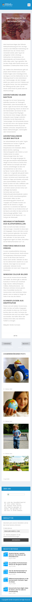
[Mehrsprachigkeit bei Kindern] (16, 404)
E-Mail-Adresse (7, 528)
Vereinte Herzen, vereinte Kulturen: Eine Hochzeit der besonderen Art (17, 554)
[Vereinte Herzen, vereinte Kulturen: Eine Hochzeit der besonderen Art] (5, 554)
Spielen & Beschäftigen (16, 25)
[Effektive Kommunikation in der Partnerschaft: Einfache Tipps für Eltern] (5, 580)
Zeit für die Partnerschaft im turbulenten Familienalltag (18, 571)
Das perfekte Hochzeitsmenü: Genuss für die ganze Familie (18, 563)
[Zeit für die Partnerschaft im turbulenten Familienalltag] (5, 572)
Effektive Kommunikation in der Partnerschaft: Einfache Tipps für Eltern (18, 580)
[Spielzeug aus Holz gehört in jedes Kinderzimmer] (16, 370)
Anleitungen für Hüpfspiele (12, 451)
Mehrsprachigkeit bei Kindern (13, 419)
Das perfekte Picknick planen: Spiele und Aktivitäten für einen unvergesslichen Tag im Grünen (15, 475)
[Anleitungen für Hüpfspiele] (16, 436)
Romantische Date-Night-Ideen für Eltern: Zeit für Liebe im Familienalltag (18, 589)
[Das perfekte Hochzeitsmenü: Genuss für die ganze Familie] (5, 564)
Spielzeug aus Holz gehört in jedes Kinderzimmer (14, 386)
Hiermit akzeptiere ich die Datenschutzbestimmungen (11, 535)
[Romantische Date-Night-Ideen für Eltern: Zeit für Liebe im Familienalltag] (5, 589)
